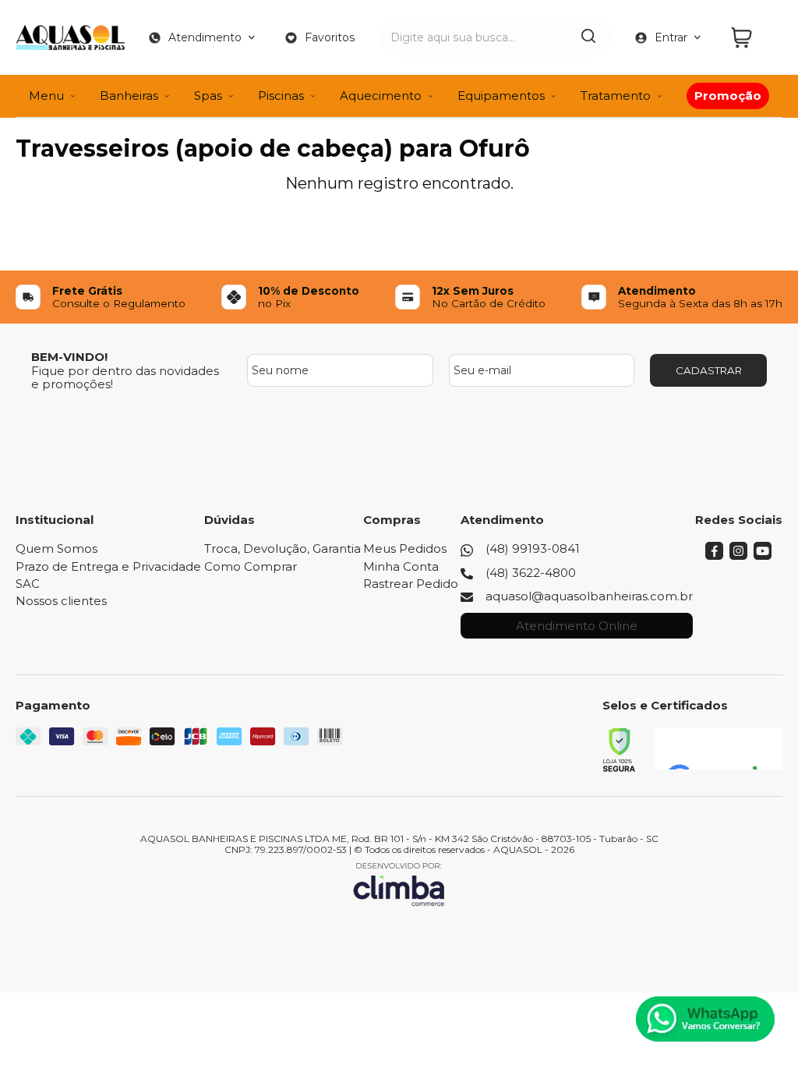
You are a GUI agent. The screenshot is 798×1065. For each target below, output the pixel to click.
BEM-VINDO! (69, 356)
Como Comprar (250, 566)
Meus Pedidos (405, 548)
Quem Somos (56, 548)
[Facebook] (714, 555)
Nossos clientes (61, 600)
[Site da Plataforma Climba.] (399, 884)
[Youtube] (763, 555)
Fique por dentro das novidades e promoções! (125, 377)
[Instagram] (738, 555)
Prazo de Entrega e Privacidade (108, 566)
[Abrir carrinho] (752, 38)
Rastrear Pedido (410, 583)
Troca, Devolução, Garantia (282, 548)
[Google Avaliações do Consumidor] (718, 748)
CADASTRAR (709, 370)
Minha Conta (401, 566)
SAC (28, 583)
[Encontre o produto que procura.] (588, 37)
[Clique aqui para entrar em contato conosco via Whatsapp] (705, 1019)
